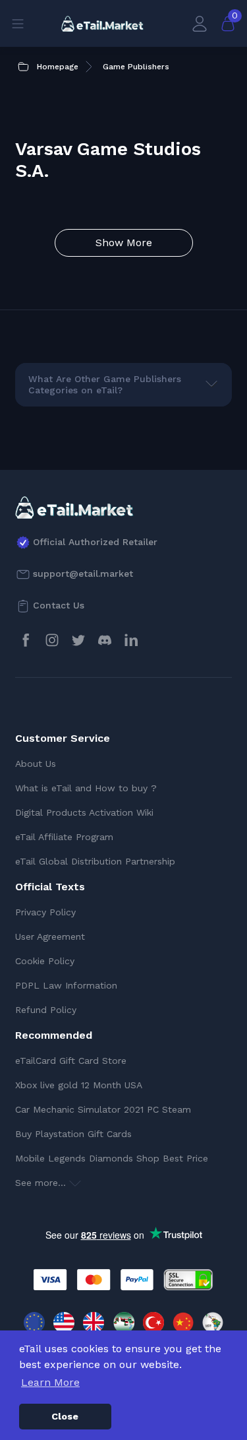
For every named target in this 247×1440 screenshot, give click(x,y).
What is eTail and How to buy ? (86, 788)
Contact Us (58, 605)
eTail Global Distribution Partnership (95, 861)
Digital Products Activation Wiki (84, 812)
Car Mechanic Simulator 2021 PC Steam (103, 1109)
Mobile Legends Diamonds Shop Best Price (111, 1158)
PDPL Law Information (66, 985)
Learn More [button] (50, 1382)
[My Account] (199, 23)
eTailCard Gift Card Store (70, 1060)
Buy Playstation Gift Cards (73, 1134)
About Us (35, 763)
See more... (42, 1182)
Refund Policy (45, 1009)
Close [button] (64, 1416)
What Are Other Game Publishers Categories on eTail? (104, 384)
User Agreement (50, 936)
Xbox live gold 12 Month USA (78, 1085)
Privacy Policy (45, 912)
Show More (124, 242)
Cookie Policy (44, 961)
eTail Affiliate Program (64, 837)
